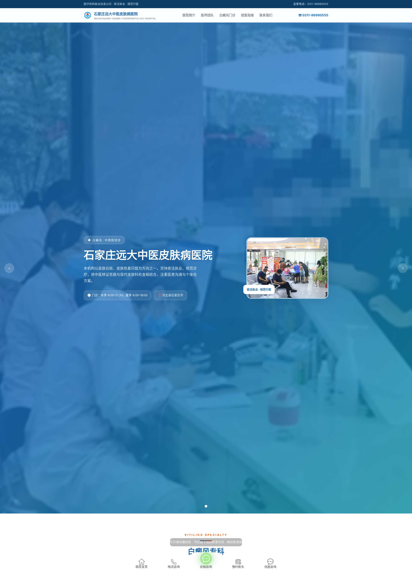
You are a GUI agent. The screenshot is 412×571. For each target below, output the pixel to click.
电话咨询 (174, 566)
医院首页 (142, 566)
